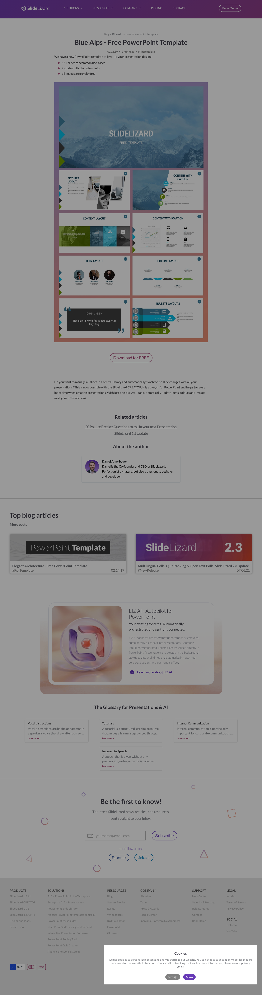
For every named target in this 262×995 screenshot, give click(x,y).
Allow (189, 976)
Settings (172, 976)
